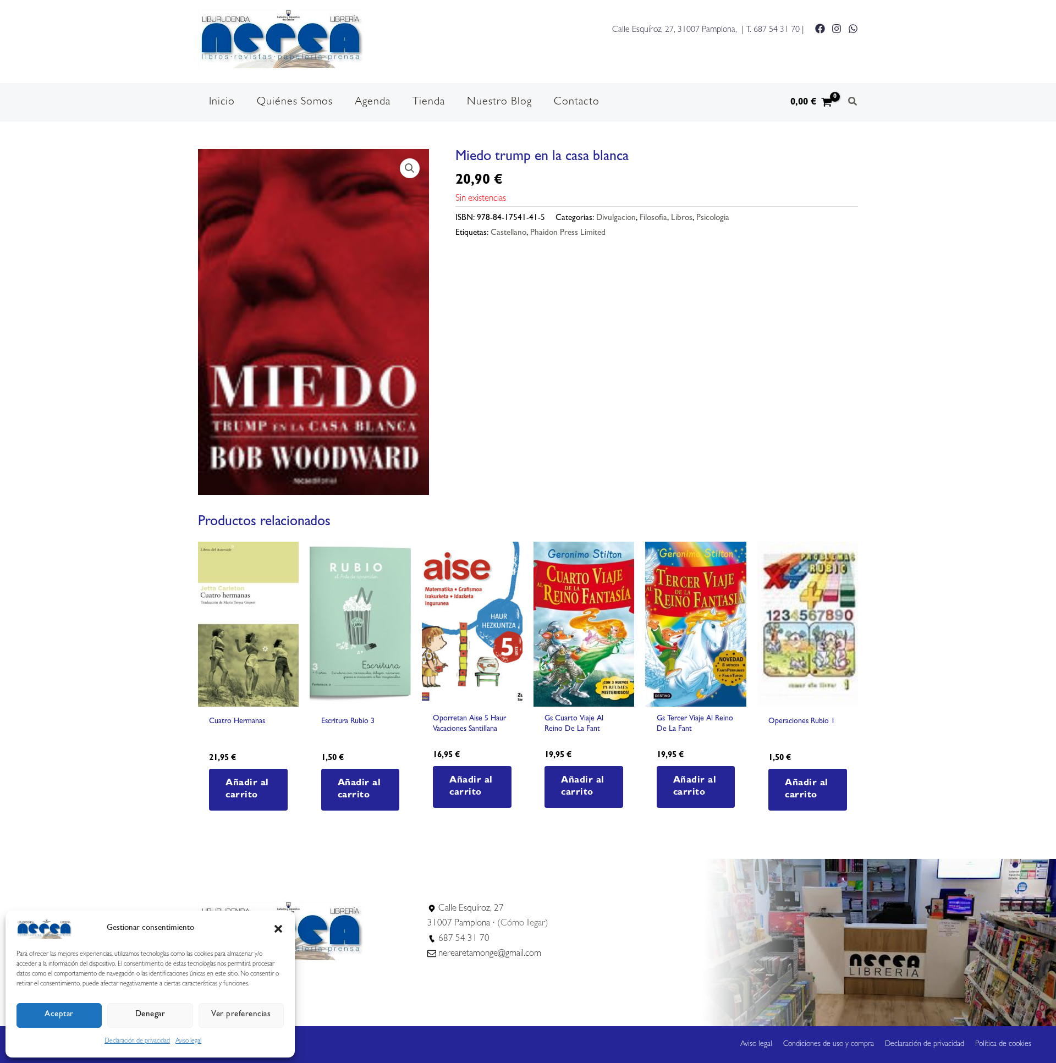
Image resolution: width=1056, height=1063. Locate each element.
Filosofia (653, 218)
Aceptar (59, 1015)
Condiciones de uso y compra (828, 1044)
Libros (681, 218)
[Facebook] (820, 29)
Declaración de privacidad (137, 1041)
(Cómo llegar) (522, 923)
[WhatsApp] (853, 29)
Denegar (150, 1015)
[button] (278, 928)
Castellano (508, 233)
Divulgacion (616, 218)
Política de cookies (1003, 1044)
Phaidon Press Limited (568, 233)
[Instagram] (837, 29)
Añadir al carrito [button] (247, 789)
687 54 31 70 (777, 30)
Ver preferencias (241, 1015)
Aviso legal (188, 1041)
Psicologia (712, 218)
